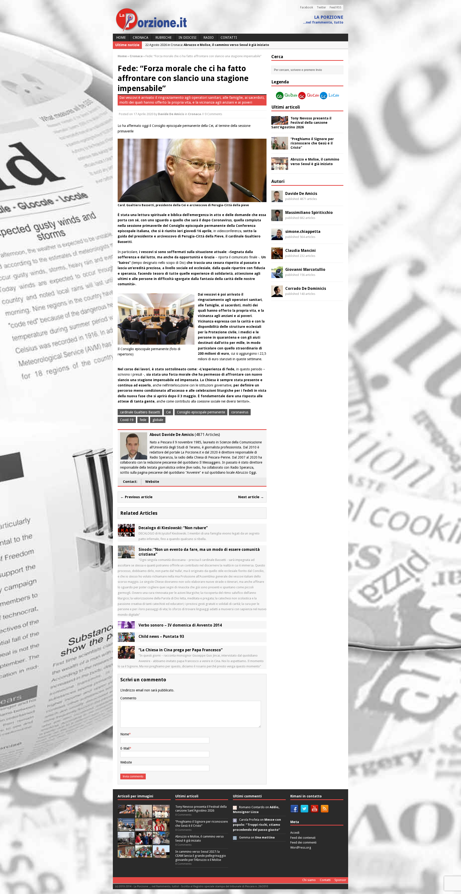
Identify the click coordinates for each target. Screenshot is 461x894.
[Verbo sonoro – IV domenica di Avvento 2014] (126, 626)
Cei (168, 412)
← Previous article (136, 497)
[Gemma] (235, 837)
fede (143, 420)
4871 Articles (207, 434)
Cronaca (140, 37)
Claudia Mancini (300, 250)
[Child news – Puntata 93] (126, 639)
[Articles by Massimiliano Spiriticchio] (277, 218)
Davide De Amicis (171, 114)
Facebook (306, 7)
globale (157, 420)
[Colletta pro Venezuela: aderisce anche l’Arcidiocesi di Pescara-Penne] (126, 842)
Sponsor (340, 880)
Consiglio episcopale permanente (201, 412)
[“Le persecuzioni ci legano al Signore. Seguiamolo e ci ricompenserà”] (143, 828)
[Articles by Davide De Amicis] (277, 199)
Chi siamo (309, 880)
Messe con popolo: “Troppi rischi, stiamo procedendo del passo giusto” (257, 825)
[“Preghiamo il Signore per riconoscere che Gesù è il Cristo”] (279, 147)
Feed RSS (335, 7)
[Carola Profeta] (235, 819)
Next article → (251, 497)
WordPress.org (300, 847)
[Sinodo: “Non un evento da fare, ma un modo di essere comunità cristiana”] (126, 555)
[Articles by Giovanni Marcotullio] (277, 275)
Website (152, 482)
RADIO (208, 37)
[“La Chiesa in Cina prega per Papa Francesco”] (126, 656)
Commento (128, 698)
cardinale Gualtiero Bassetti (140, 412)
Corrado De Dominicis (305, 288)
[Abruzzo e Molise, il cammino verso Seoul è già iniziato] (279, 167)
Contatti (229, 37)
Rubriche (163, 37)
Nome (124, 734)
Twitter (321, 7)
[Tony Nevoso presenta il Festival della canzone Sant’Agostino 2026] (279, 122)
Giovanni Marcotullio (305, 269)
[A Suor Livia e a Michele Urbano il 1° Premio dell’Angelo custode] (161, 855)
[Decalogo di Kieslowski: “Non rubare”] (126, 534)
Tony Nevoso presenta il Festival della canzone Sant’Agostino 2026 (301, 122)
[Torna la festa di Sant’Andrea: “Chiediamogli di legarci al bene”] (126, 855)
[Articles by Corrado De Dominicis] (277, 294)
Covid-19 (126, 420)
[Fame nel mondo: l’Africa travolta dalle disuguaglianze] (143, 855)
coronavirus (239, 412)
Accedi (294, 832)
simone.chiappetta (303, 231)
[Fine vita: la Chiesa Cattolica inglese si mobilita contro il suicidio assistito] (143, 842)
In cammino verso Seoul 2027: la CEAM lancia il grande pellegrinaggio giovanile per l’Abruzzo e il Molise (200, 856)
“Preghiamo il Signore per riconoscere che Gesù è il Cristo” (312, 143)
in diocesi (187, 37)
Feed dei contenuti (302, 837)
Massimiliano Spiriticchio (309, 212)
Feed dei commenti (303, 842)
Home (121, 37)
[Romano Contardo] (235, 807)
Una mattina (265, 837)
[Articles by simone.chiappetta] (277, 237)
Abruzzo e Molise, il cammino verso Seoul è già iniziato (199, 838)
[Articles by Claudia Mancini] (277, 256)
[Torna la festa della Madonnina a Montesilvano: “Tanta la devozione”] (161, 842)
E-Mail (124, 748)
